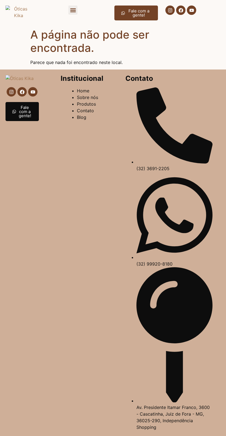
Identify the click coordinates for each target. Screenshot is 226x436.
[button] (72, 10)
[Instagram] (170, 10)
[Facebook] (180, 10)
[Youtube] (191, 10)
